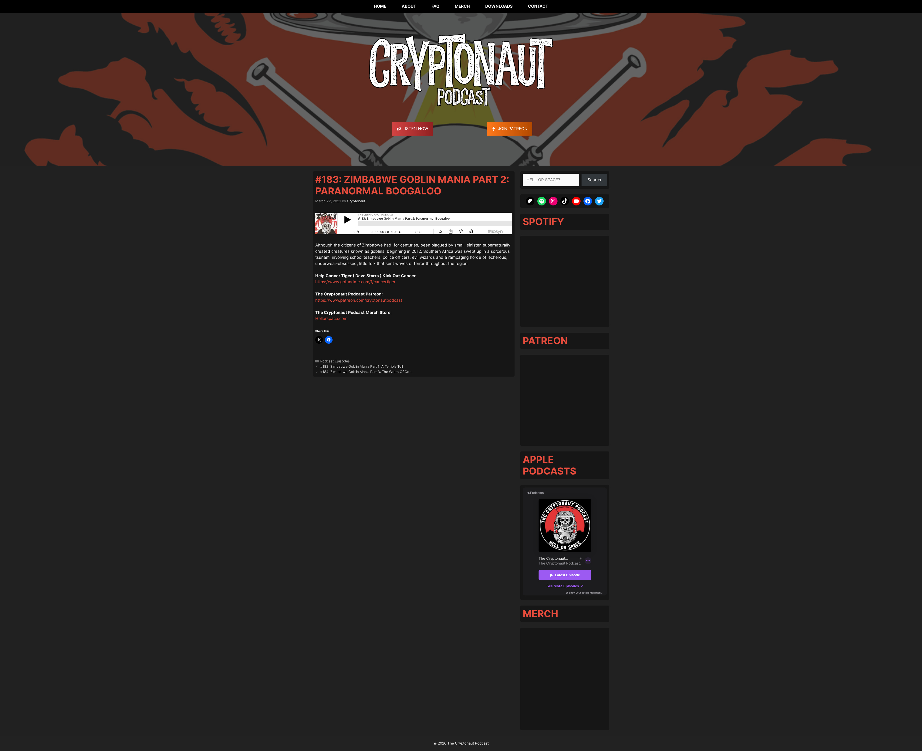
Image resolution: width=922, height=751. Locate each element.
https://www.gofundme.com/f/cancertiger (355, 281)
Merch (462, 6)
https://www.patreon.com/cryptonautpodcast (358, 300)
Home (380, 6)
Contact (538, 6)
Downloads (499, 6)
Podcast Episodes (335, 361)
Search (594, 179)
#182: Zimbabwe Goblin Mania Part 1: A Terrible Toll (361, 366)
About (409, 6)
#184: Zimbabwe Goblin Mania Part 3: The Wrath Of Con (365, 372)
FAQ (435, 6)
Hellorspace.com (331, 318)
